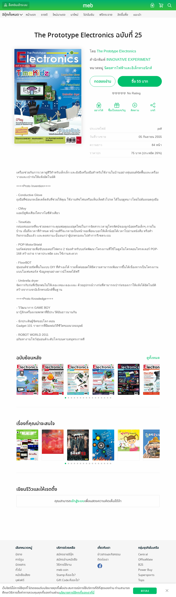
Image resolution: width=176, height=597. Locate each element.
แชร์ (152, 110)
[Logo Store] (88, 5)
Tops (141, 580)
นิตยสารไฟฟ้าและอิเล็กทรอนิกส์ (128, 68)
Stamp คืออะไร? (66, 575)
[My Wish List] (152, 5)
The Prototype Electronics (116, 51)
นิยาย (18, 554)
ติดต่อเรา (103, 559)
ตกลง (145, 590)
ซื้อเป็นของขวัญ (117, 110)
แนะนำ (137, 14)
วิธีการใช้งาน (64, 564)
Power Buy (145, 570)
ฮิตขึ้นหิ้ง (122, 14)
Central (143, 554)
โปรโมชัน (88, 14)
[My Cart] (161, 5)
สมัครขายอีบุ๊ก (64, 554)
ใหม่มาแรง (59, 14)
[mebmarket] (99, 565)
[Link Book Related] (27, 445)
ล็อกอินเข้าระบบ (17, 5)
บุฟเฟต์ (19, 580)
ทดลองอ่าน (102, 81)
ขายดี (44, 14)
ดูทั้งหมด (153, 358)
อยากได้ (98, 110)
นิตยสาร (20, 564)
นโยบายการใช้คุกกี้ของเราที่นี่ (76, 592)
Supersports (146, 575)
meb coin (62, 570)
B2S (140, 564)
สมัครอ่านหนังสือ (66, 559)
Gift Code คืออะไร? (67, 580)
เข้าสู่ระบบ (77, 501)
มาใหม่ (74, 14)
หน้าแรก (31, 14)
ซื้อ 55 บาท (140, 81)
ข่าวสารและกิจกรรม (109, 554)
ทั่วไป (18, 570)
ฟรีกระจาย (105, 14)
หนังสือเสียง (22, 575)
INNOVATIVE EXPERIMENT (128, 59)
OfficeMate (145, 559)
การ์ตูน (19, 559)
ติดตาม (135, 110)
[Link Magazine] (27, 379)
